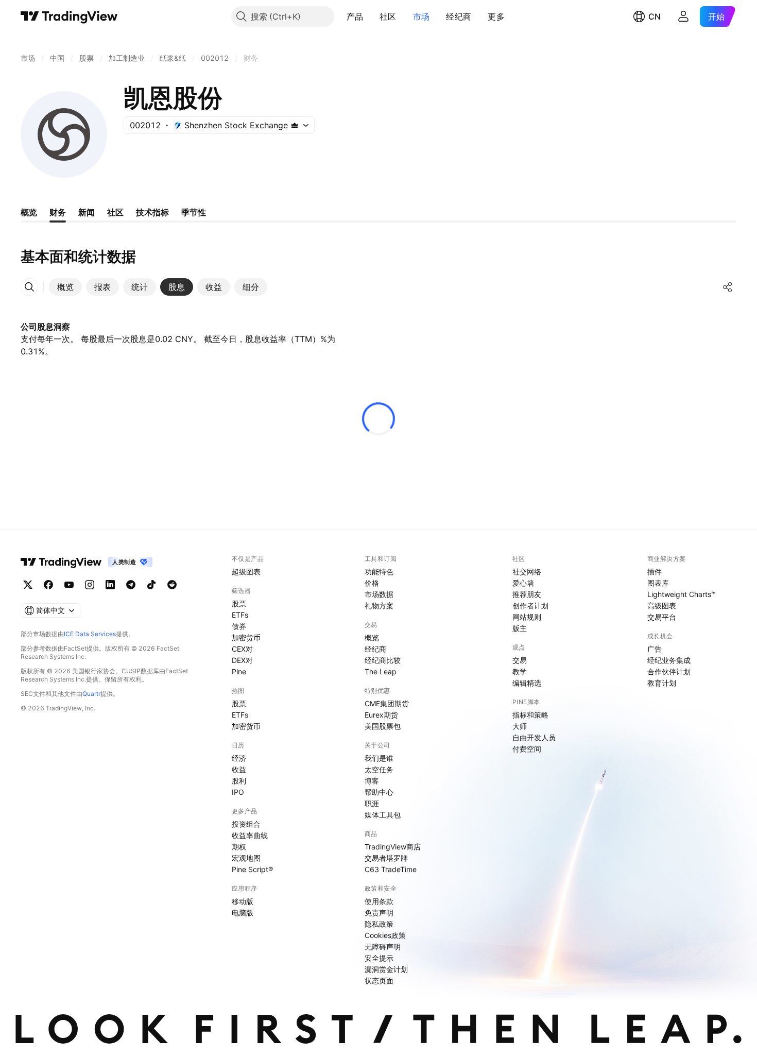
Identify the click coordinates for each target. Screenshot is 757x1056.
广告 (654, 648)
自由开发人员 (534, 737)
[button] (370, 16)
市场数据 (379, 594)
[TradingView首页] (69, 16)
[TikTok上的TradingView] (151, 584)
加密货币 (246, 637)
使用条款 (379, 901)
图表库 (658, 582)
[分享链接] (727, 287)
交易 (519, 660)
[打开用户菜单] (683, 16)
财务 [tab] (57, 212)
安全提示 (379, 957)
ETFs (240, 614)
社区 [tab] (115, 212)
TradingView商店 (393, 846)
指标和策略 (530, 714)
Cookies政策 (385, 935)
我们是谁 (379, 758)
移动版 (242, 901)
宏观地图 (246, 858)
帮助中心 (379, 792)
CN (654, 16)
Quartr (91, 693)
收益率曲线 (250, 835)
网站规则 (526, 616)
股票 (239, 603)
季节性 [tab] (193, 212)
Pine (239, 671)
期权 (239, 846)
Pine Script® (252, 869)
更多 (496, 16)
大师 (519, 726)
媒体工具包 (383, 814)
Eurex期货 (381, 714)
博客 (372, 780)
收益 (239, 769)
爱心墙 (523, 582)
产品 (355, 16)
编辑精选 (526, 682)
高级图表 (661, 605)
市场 (421, 16)
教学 (519, 671)
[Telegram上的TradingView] (131, 584)
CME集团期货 (387, 703)
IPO (238, 792)
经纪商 (458, 16)
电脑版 (242, 912)
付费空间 (526, 748)
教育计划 (661, 682)
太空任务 (379, 769)
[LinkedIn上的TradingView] (110, 584)
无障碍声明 (383, 946)
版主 (519, 628)
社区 (388, 16)
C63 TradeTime (391, 869)
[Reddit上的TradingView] (172, 584)
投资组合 (246, 824)
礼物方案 (379, 605)
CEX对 (242, 648)
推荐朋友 (526, 594)
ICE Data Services (90, 634)
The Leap (381, 671)
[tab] (65, 287)
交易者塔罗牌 (386, 858)
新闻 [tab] (86, 212)
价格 (372, 582)
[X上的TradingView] (28, 584)
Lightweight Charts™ (681, 594)
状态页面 (379, 980)
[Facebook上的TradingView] (48, 584)
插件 (654, 571)
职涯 (372, 803)
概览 (372, 637)
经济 (239, 758)
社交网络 (526, 571)
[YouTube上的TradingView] (69, 584)
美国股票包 (383, 726)
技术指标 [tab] (152, 212)
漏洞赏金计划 (386, 969)
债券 (239, 626)
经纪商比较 (383, 660)
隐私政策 (379, 923)
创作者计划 (530, 605)
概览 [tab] (29, 212)
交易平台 (661, 616)
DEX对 (242, 660)
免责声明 (379, 912)
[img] (294, 125)
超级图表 (246, 571)
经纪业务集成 (669, 660)
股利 (239, 780)
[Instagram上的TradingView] (89, 584)
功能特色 (379, 571)
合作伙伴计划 (669, 671)
